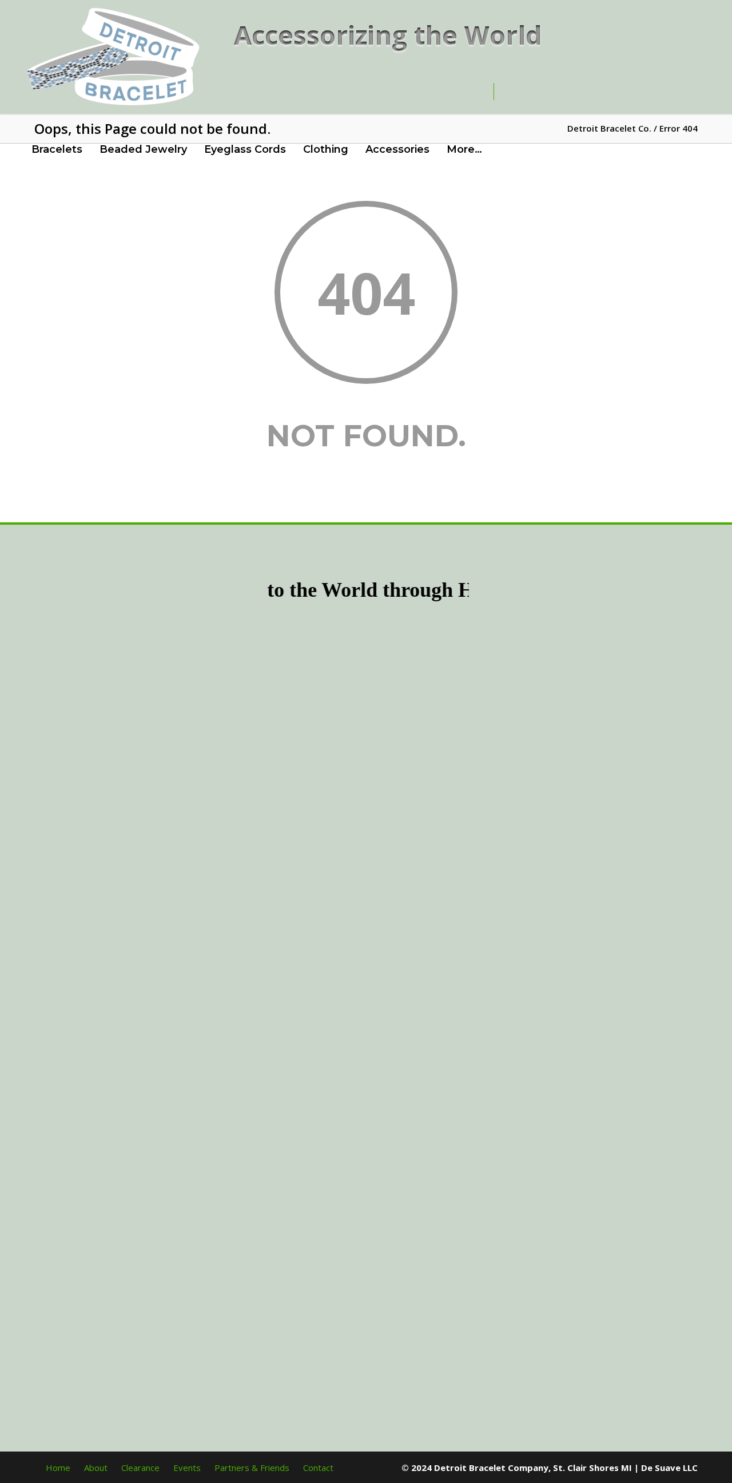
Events (187, 1467)
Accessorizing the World (388, 34)
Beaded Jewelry (143, 149)
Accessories (397, 149)
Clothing (325, 149)
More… (464, 149)
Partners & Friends (251, 1467)
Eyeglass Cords (245, 149)
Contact (318, 1467)
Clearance (140, 1467)
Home (58, 1467)
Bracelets (56, 149)
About (96, 1467)
